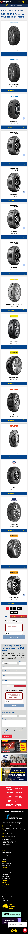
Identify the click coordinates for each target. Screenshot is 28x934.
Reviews (4, 890)
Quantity (21, 661)
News (3, 888)
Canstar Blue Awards (7, 897)
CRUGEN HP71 (14, 158)
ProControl (14, 524)
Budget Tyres (5, 898)
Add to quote (11, 54)
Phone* (10, 671)
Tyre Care (4, 858)
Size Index (4, 895)
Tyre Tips (4, 859)
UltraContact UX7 (14, 597)
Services (4, 867)
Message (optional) (7, 719)
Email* (4, 675)
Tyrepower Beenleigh (15, 5)
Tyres (3, 850)
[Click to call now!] (19, 2)
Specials (4, 880)
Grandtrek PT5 (14, 341)
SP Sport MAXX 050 (14, 377)
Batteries (4, 871)
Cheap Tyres (5, 900)
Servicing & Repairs (6, 873)
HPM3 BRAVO (14, 451)
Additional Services (6, 878)
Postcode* (4, 680)
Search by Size (5, 854)
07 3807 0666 (9, 833)
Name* (4, 666)
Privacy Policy (9, 730)
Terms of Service (19, 730)
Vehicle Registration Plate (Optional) (8, 713)
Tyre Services (5, 874)
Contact (4, 882)
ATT (14, 487)
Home (4, 10)
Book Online (5, 884)
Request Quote (7, 736)
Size (3, 661)
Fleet (3, 886)
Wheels (4, 861)
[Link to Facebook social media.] (12, 930)
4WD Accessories (6, 869)
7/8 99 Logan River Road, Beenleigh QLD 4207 (15, 829)
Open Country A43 (14, 48)
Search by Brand (6, 856)
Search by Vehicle (6, 852)
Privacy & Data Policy (10, 927)
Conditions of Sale (19, 927)
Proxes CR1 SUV (14, 121)
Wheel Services (5, 876)
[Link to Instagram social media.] (15, 930)
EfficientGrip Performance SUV (14, 304)
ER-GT (14, 414)
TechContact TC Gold (14, 561)
